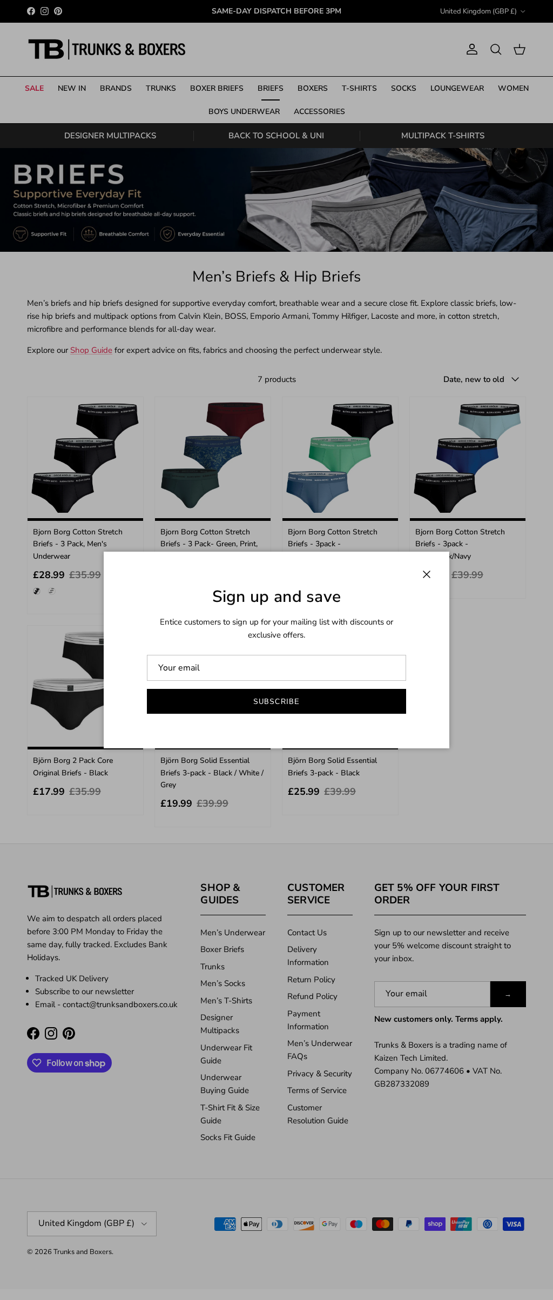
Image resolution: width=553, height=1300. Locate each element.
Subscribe (276, 702)
